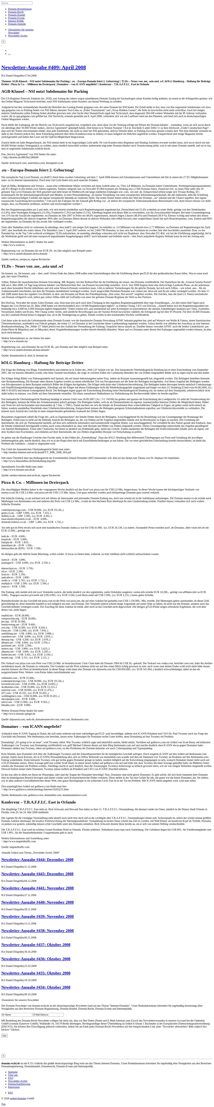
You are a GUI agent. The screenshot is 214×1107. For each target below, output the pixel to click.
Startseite (13, 1072)
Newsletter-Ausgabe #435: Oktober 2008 (35, 973)
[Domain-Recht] (1, 44)
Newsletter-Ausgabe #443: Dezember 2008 (37, 874)
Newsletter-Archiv (18, 1081)
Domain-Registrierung (20, 9)
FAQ (10, 1078)
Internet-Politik (16, 21)
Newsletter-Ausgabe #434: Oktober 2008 (35, 987)
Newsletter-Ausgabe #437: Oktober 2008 (35, 944)
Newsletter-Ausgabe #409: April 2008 (43, 67)
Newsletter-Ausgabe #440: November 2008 (37, 902)
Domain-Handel (16, 15)
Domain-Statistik (17, 24)
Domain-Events (16, 18)
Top (3, 1104)
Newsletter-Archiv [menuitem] (18, 35)
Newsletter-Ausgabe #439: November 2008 (37, 916)
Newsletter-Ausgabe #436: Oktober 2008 (35, 959)
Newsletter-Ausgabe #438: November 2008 (37, 930)
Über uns (13, 1075)
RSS (10, 1092)
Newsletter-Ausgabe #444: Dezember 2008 (37, 859)
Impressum (14, 1087)
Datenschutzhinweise (19, 1084)
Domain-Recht (16, 12)
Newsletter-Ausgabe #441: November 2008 (37, 888)
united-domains (18, 1098)
